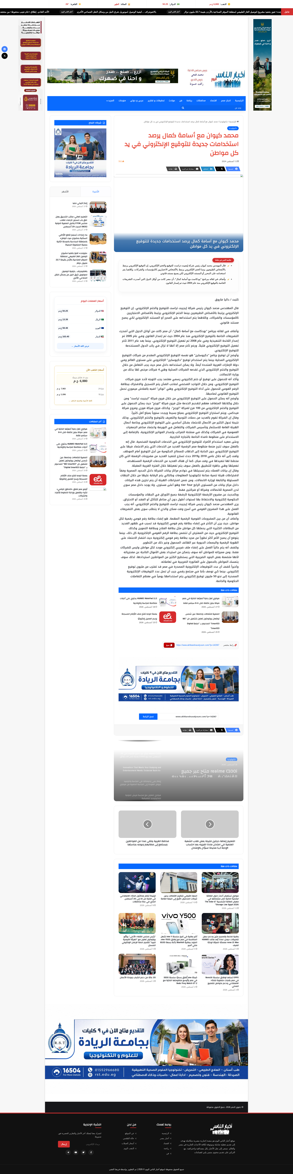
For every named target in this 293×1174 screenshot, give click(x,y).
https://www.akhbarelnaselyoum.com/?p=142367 (197, 645)
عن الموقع (129, 1133)
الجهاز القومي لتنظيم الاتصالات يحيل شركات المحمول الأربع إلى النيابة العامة (179, 897)
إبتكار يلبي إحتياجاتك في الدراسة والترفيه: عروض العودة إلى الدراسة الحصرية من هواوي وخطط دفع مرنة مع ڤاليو (202, 771)
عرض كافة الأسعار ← (80, 346)
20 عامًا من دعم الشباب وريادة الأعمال (138, 978)
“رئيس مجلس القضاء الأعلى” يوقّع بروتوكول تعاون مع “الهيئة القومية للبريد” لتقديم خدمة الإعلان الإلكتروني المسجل (139, 941)
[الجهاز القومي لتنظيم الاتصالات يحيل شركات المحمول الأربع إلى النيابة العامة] (178, 882)
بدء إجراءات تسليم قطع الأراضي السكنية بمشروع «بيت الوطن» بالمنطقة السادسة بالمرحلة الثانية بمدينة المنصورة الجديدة (72, 240)
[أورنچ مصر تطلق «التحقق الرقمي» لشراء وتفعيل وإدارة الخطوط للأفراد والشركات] (98, 493)
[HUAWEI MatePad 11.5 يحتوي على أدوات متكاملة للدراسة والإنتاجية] (167, 601)
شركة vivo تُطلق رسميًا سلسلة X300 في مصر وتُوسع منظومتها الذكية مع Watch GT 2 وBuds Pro (180, 980)
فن (180, 101)
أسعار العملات (128, 1143)
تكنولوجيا (223, 122)
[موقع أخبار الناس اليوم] (215, 78)
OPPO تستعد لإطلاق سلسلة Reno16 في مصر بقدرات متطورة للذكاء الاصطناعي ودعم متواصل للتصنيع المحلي (222, 982)
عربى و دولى (136, 101)
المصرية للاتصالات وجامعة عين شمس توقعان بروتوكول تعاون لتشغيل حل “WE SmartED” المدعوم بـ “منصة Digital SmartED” (71, 462)
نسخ (168, 645)
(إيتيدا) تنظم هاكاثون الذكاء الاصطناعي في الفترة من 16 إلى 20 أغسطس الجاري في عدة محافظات (138, 899)
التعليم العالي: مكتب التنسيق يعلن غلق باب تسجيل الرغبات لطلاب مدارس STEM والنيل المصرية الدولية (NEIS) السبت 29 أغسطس (71, 222)
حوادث (172, 101)
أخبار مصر (164, 1138)
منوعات (122, 101)
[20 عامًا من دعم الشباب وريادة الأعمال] (137, 964)
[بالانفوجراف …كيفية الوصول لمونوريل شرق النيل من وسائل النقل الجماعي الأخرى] (98, 275)
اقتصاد (213, 101)
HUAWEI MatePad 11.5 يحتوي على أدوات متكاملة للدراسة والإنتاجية (71, 445)
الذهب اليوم (129, 1148)
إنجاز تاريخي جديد (80, 203)
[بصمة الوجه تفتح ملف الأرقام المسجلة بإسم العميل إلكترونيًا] (167, 617)
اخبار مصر (226, 101)
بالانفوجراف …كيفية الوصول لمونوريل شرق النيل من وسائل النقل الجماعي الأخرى (243, 12)
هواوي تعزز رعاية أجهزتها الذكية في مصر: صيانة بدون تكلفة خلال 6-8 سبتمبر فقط (71, 432)
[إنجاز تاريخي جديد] (98, 207)
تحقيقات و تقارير (156, 101)
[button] (112, 76)
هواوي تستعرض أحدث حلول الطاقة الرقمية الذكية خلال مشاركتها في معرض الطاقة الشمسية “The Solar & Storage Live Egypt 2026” (222, 900)
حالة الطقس (128, 1138)
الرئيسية (239, 101)
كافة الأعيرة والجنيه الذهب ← (80, 400)
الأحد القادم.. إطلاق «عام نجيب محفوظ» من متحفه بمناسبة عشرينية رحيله (140, 12)
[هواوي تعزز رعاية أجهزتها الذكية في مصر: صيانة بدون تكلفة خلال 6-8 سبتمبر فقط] (230, 601)
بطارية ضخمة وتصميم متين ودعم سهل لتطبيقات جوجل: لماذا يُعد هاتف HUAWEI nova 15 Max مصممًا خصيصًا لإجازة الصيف (220, 941)
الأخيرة (95, 191)
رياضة (189, 101)
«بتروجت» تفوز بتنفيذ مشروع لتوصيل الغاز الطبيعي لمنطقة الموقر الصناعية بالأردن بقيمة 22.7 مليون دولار (71, 258)
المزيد (111, 101)
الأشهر (65, 191)
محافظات (201, 101)
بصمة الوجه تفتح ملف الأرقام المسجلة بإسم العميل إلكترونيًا (73, 477)
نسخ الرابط (148, 717)
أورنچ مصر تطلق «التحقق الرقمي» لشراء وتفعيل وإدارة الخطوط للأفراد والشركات (71, 492)
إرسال (64, 1144)
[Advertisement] (146, 38)
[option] (178, 770)
